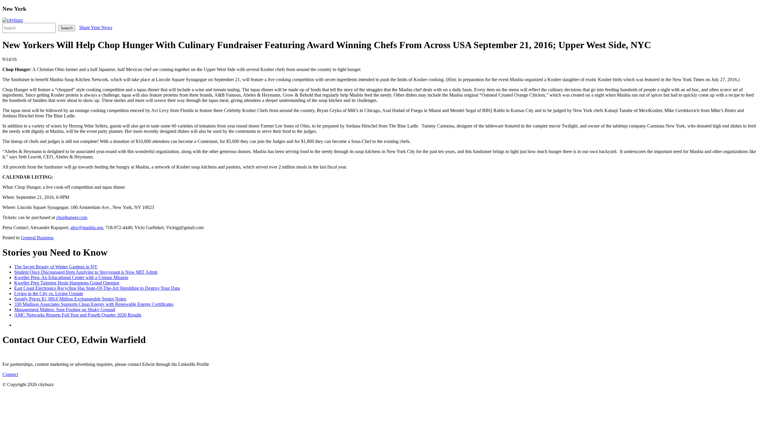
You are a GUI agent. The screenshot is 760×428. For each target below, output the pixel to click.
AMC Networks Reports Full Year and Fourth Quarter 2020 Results (77, 314)
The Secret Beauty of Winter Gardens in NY (56, 266)
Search (67, 28)
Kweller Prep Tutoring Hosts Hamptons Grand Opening (66, 282)
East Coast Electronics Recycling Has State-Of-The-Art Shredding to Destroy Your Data (97, 288)
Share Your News (95, 27)
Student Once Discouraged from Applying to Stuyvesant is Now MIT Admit (85, 272)
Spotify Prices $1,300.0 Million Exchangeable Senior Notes (70, 298)
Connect (10, 374)
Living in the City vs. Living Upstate (48, 293)
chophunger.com (71, 217)
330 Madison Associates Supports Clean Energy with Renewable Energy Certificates (93, 304)
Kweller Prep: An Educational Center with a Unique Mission (71, 277)
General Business (37, 237)
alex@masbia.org (86, 227)
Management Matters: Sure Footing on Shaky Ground (64, 309)
